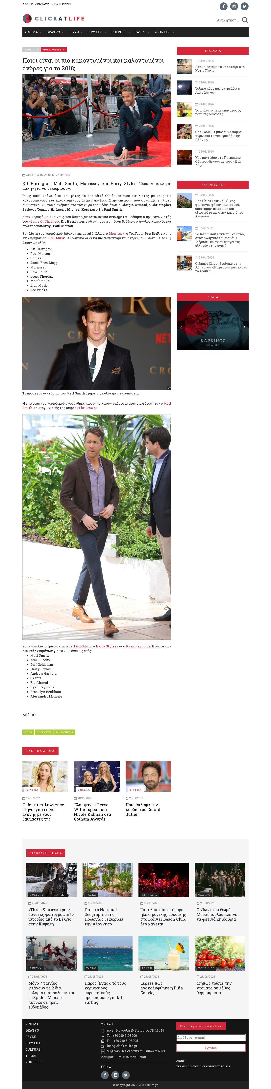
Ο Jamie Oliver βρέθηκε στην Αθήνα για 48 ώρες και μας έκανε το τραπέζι (221, 267)
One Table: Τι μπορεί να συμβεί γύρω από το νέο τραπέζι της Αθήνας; (219, 135)
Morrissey (117, 233)
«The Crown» (87, 408)
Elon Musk (56, 238)
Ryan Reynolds (138, 646)
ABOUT (27, 4)
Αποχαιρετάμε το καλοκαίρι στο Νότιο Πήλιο (220, 69)
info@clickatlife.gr (122, 1046)
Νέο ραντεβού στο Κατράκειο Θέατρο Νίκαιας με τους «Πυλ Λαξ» (218, 161)
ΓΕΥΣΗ (73, 32)
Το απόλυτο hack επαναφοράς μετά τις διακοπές (218, 112)
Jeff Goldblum (80, 646)
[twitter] (245, 6)
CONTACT (42, 4)
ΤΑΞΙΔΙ (140, 32)
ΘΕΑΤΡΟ (53, 32)
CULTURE (119, 32)
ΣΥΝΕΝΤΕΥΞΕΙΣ (213, 185)
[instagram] (234, 6)
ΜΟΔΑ (28, 732)
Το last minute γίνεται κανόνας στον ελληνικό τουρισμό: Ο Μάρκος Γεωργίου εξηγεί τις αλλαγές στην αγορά (220, 240)
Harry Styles (106, 646)
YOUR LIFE (162, 32)
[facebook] (224, 6)
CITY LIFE (95, 32)
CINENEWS (44, 732)
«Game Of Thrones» (44, 221)
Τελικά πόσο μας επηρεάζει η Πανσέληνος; (217, 90)
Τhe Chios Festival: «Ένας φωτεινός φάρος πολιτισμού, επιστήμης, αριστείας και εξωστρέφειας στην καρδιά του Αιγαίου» (219, 208)
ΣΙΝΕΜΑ (31, 32)
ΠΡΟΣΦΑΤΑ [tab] (213, 51)
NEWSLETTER (61, 4)
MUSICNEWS (64, 732)
